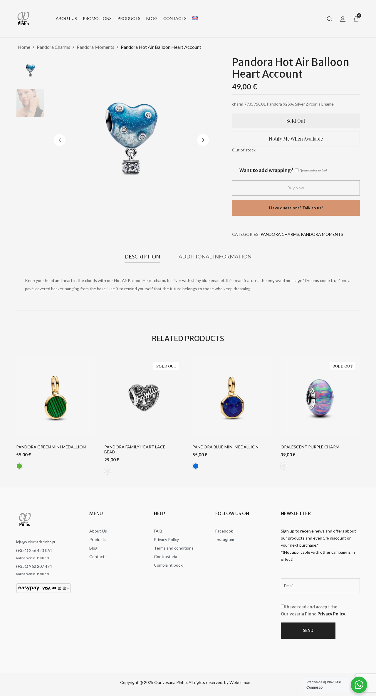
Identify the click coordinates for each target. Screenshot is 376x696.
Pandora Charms (53, 47)
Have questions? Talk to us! (296, 207)
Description (142, 256)
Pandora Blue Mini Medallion (225, 447)
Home (24, 47)
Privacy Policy (331, 614)
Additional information (215, 256)
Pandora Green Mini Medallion (51, 447)
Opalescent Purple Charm (310, 447)
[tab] (142, 258)
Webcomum (240, 682)
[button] (356, 18)
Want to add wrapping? (266, 170)
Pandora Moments (95, 47)
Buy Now (296, 187)
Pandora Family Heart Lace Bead (134, 449)
